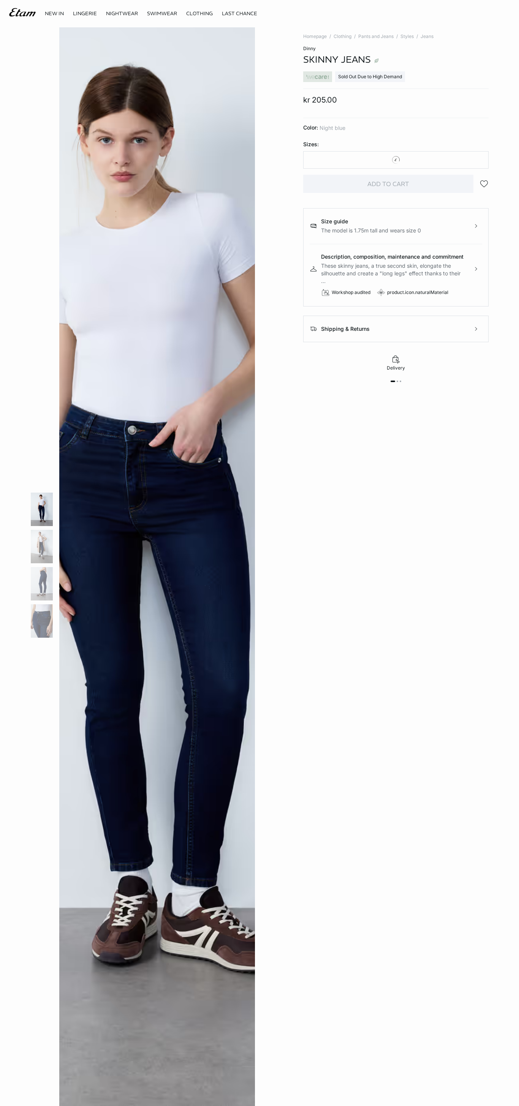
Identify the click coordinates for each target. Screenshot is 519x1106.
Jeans (427, 36)
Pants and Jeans (376, 36)
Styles (407, 36)
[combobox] (396, 160)
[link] (54, 13)
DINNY (309, 48)
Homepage (315, 36)
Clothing (342, 36)
